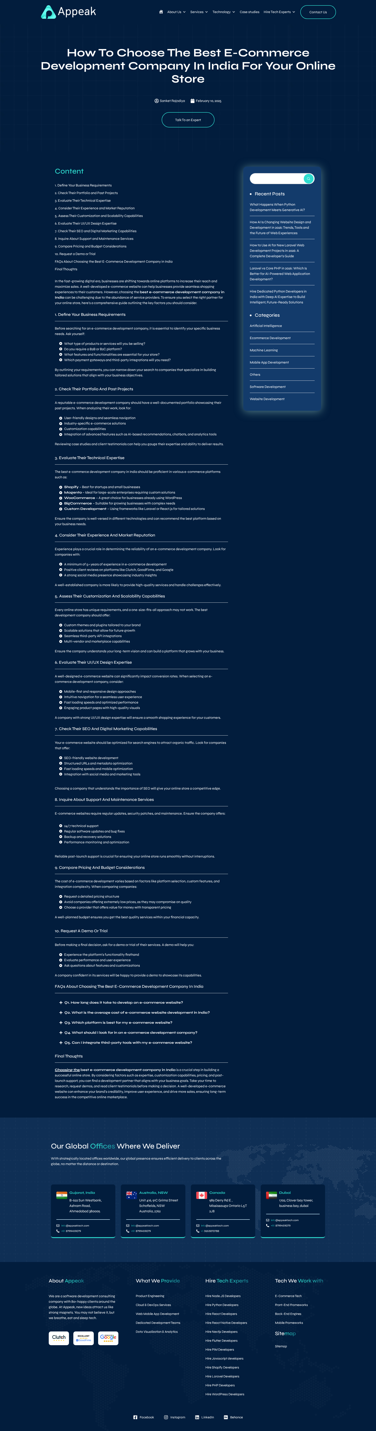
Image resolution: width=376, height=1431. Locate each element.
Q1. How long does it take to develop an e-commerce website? (123, 1002)
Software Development (268, 387)
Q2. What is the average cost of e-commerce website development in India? (137, 1012)
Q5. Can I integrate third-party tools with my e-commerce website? (128, 1042)
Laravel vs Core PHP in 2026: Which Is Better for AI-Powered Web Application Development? (280, 273)
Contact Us (318, 12)
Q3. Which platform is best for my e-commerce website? (118, 1022)
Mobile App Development (269, 362)
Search (309, 179)
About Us (174, 12)
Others (255, 374)
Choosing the (67, 1070)
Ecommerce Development (270, 338)
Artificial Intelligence (266, 326)
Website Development (267, 399)
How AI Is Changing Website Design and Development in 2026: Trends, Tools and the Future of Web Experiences (280, 227)
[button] (141, 1003)
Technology (222, 12)
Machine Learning (264, 350)
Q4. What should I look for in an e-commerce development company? (130, 1032)
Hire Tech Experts (277, 12)
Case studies (249, 12)
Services (196, 12)
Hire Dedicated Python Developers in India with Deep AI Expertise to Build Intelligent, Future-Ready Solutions (278, 296)
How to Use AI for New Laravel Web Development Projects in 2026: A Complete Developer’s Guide (277, 250)
